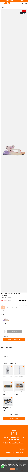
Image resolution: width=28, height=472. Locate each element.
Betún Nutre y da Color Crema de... (7, 408)
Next (26, 152)
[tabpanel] (14, 151)
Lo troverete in (5, 352)
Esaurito (14, 331)
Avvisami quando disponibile (14, 339)
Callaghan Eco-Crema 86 (7, 376)
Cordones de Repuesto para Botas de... (7, 392)
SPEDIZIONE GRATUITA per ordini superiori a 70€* (14, 0)
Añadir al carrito (14, 418)
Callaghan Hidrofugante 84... (18, 377)
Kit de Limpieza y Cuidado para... (19, 392)
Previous (2, 152)
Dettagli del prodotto (6, 347)
